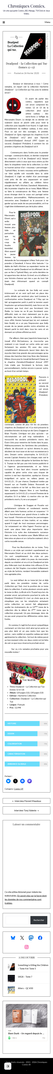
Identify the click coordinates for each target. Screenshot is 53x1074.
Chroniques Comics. (26, 6)
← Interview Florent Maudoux (26, 801)
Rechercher (38, 920)
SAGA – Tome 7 (25, 976)
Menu (47, 22)
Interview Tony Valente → (26, 810)
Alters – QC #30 (25, 988)
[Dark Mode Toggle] (7, 1066)
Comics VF (18, 789)
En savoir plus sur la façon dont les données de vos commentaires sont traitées (26, 899)
